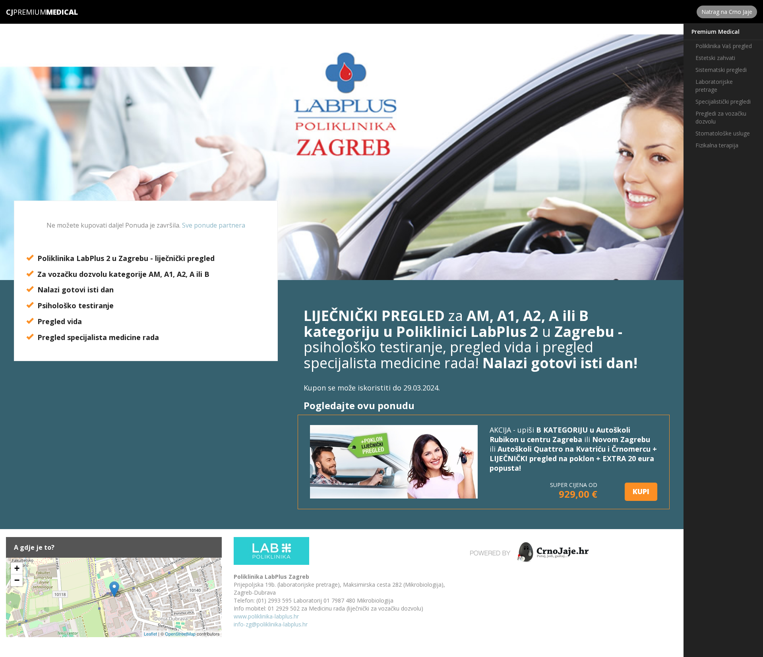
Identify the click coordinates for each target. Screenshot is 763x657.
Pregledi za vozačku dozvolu (720, 117)
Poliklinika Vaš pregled (723, 46)
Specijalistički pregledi (723, 101)
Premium (26, 12)
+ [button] (16, 568)
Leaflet (150, 633)
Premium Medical (715, 31)
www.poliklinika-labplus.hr (266, 616)
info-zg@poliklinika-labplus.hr (271, 624)
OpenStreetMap (180, 633)
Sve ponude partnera (213, 225)
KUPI (641, 491)
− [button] (16, 580)
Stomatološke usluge (722, 133)
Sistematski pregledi (721, 69)
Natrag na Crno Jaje (726, 11)
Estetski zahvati (715, 58)
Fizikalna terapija (716, 145)
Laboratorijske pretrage (714, 85)
